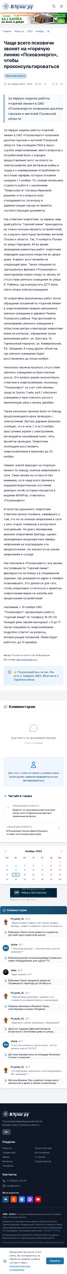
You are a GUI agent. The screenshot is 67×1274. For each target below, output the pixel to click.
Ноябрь (40, 31)
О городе (40, 1157)
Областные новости (15, 76)
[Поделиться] (61, 84)
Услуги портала (43, 1148)
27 (33, 879)
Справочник (8, 1152)
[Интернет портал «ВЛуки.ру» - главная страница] (18, 6)
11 (16, 870)
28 (42, 879)
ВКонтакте (49, 675)
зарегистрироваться (39, 776)
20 (33, 874)
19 (25, 874)
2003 (29, 31)
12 (25, 870)
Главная (6, 31)
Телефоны (8, 1165)
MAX (38, 675)
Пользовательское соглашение (17, 1242)
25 (16, 879)
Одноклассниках (24, 679)
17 (7, 874)
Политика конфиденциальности (48, 1242)
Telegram (28, 675)
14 (42, 870)
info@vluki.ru (13, 1185)
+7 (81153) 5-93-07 (17, 1180)
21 (42, 874)
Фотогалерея (42, 1152)
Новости (19, 31)
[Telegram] (22, 1199)
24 (7, 879)
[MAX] (30, 1199)
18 (48, 31)
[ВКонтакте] (5, 1199)
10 (7, 870)
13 (33, 870)
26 (25, 879)
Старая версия (43, 1161)
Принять (55, 1260)
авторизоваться (33, 780)
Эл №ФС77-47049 (51, 1230)
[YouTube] (38, 1199)
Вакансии (7, 1161)
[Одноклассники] (14, 1199)
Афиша (6, 1157)
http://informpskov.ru (26, 659)
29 (51, 879)
